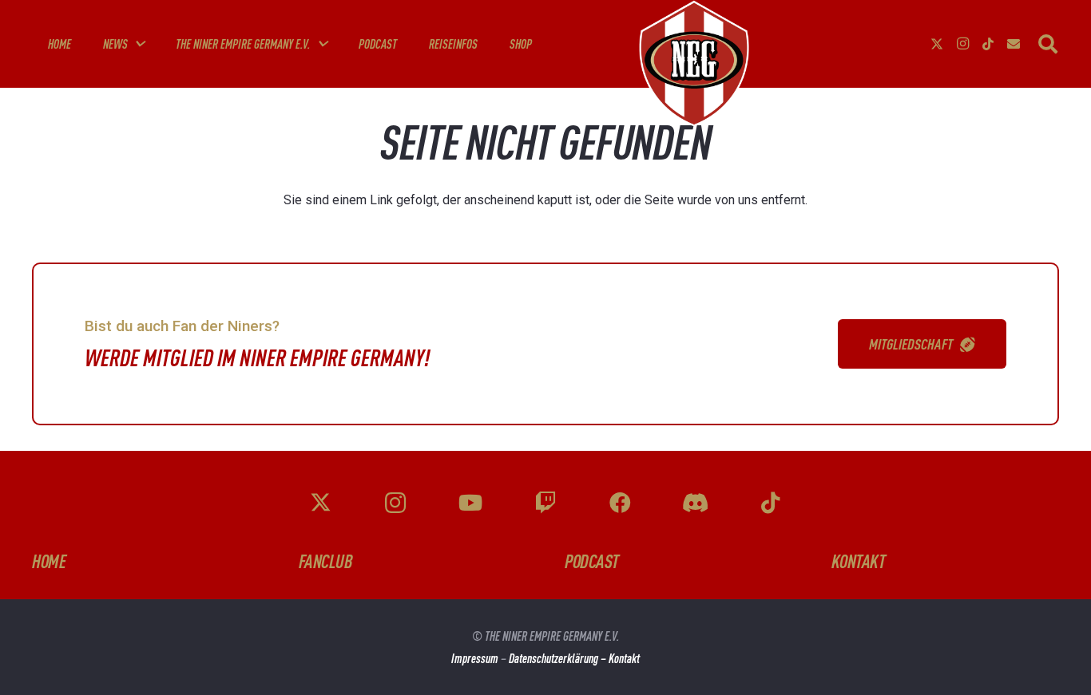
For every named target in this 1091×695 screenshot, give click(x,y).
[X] (937, 44)
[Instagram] (962, 44)
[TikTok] (988, 44)
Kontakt (624, 658)
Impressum (474, 658)
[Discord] (695, 503)
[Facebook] (620, 503)
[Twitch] (545, 503)
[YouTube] (471, 503)
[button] (139, 43)
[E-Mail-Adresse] (1013, 44)
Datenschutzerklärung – (559, 658)
